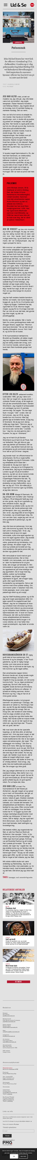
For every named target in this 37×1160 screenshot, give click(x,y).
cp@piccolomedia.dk (8, 1100)
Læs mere (23, 1156)
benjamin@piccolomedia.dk (10, 1027)
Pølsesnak (18, 48)
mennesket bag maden (26, 877)
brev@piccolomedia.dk (9, 1036)
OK (14, 1156)
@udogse (16, 1124)
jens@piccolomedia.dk (9, 1016)
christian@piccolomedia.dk (10, 1092)
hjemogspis (12, 877)
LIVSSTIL (18, 42)
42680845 (10, 1101)
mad (17, 877)
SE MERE (18, 982)
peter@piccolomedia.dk (9, 1021)
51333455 (9, 1094)
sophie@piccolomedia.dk (9, 1042)
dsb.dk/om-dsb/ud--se (26, 1121)
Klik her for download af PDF (10, 1069)
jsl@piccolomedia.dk (8, 1079)
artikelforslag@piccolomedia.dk (11, 1032)
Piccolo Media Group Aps (9, 1073)
